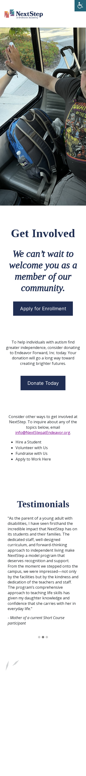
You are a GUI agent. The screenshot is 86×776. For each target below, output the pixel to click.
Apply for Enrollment (43, 308)
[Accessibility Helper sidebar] (80, 5)
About (44, 688)
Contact (23, 698)
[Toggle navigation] (72, 13)
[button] (39, 637)
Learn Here (49, 677)
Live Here (25, 688)
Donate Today (43, 383)
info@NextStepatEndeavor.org (42, 432)
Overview (25, 677)
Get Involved (67, 688)
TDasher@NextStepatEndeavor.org (35, 725)
